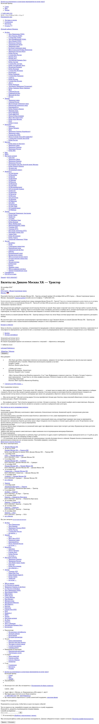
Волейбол (12, 243)
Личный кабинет (6, 29)
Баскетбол (8, 124)
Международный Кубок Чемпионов (20, 50)
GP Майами (12, 210)
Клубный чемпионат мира (17, 48)
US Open (11, 218)
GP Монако (12, 180)
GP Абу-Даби (13, 206)
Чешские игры (13, 110)
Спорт (7, 6)
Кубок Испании (14, 69)
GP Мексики (13, 201)
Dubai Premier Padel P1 (16, 575)
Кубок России (13, 140)
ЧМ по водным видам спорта (18, 257)
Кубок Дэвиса (13, 237)
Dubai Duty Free (14, 573)
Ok (20, 712)
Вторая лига (13, 58)
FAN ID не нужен (10, 274)
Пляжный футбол (14, 93)
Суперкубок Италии (15, 81)
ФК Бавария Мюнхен (12, 602)
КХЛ (10, 536)
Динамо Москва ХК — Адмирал (15, 461)
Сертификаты (9, 272)
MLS (10, 90)
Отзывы (8, 26)
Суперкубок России (15, 55)
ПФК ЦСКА (9, 595)
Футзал (11, 97)
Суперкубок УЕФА (15, 37)
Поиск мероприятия (15, 640)
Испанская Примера (15, 67)
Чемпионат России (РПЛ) (17, 528)
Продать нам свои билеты (17, 642)
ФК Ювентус (9, 604)
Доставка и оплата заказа (17, 644)
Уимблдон (12, 217)
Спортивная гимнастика (17, 246)
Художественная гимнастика (18, 258)
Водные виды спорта (15, 255)
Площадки (12, 661)
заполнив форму (52, 697)
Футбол (7, 32)
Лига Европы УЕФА (15, 36)
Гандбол (11, 260)
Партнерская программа (16, 651)
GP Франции (13, 184)
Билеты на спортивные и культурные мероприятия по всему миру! (23, 1)
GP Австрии (13, 185)
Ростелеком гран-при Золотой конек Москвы (23, 164)
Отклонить (11, 722)
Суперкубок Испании (16, 70)
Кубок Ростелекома (15, 566)
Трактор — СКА (10, 512)
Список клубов (14, 658)
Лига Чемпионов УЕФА (16, 34)
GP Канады (12, 182)
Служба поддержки (15, 646)
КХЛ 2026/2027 (12, 277)
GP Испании (13, 178)
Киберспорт (12, 264)
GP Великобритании (15, 187)
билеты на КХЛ (20, 298)
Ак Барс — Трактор (11, 492)
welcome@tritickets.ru (8, 348)
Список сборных (14, 660)
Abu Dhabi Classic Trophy (17, 563)
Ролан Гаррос (13, 215)
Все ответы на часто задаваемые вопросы (14, 407)
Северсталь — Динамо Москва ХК (16, 471)
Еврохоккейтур (14, 107)
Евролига (12, 126)
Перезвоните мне (6, 17)
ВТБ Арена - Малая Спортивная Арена (14, 291)
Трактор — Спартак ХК (12, 502)
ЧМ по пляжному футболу (17, 269)
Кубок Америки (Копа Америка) (19, 88)
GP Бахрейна (13, 175)
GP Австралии (13, 173)
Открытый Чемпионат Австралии (20, 213)
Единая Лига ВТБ (10, 609)
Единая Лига (13, 552)
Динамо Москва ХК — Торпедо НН (16, 450)
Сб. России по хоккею (12, 585)
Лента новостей (14, 656)
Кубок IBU (12, 150)
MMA (7, 154)
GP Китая (12, 177)
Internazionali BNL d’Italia (17, 225)
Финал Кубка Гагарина (16, 116)
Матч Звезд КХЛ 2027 (16, 117)
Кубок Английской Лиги (17, 65)
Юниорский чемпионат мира (18, 105)
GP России (12, 190)
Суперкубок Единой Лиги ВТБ (19, 138)
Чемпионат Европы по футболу (15, 587)
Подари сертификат (11, 335)
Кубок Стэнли (13, 123)
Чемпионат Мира (14, 159)
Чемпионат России (15, 149)
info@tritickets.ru (25, 695)
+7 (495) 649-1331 (10, 695)
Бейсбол (11, 251)
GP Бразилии (13, 204)
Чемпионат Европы (15, 43)
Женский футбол (14, 95)
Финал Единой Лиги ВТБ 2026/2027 (21, 137)
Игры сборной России (16, 543)
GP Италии (12, 196)
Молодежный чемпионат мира (19, 103)
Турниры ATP (13, 227)
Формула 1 (8, 171)
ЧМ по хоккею (9, 583)
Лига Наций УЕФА (15, 41)
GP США (12, 203)
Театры (7, 10)
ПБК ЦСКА (9, 594)
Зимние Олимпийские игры (18, 270)
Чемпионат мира (14, 46)
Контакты (8, 23)
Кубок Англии (13, 62)
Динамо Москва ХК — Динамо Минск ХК (19, 466)
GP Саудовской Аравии (16, 189)
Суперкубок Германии (16, 76)
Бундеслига (12, 72)
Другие (7, 241)
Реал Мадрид (9, 599)
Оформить (5, 353)
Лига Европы (13, 526)
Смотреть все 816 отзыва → (14, 384)
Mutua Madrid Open (15, 224)
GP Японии (12, 199)
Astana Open (13, 234)
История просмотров (15, 637)
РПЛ (6, 611)
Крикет (11, 265)
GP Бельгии (12, 194)
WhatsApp (4, 351)
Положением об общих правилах (42, 685)
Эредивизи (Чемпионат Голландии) (20, 86)
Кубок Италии (13, 79)
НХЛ (10, 121)
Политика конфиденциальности (82, 719)
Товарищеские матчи (15, 44)
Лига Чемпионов (14, 524)
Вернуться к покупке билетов (10, 442)
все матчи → (13, 533)
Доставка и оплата (11, 20)
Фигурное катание (11, 156)
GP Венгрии (13, 192)
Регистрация (13, 635)
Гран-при (12, 157)
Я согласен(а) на (19, 715)
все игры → (12, 545)
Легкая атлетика (14, 262)
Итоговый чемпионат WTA (18, 230)
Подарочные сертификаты (17, 632)
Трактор (7, 483)
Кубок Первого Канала (16, 109)
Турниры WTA (13, 229)
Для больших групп (15, 653)
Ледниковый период (15, 170)
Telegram (11, 351)
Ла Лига (7, 620)
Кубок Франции (14, 84)
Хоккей (7, 98)
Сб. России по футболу (12, 588)
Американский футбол (16, 250)
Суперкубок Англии (15, 63)
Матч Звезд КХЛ (14, 538)
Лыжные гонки (14, 267)
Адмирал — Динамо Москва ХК (15, 476)
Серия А (11, 77)
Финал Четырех (14, 128)
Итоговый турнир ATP (16, 232)
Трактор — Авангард (12, 507)
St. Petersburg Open (15, 220)
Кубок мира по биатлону (17, 143)
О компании (9, 22)
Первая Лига (13, 57)
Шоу (6, 8)
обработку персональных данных (25, 715)
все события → (13, 568)
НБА (10, 130)
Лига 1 (11, 83)
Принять (4, 722)
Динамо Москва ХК (11, 447)
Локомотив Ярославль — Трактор (16, 486)
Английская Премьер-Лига (17, 60)
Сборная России (14, 91)
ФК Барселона (9, 601)
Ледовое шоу (13, 168)
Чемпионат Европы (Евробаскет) (19, 131)
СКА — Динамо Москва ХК (14, 455)
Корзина (15, 29)
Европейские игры (15, 248)
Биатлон (7, 142)
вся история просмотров (19, 519)
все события (9, 480)
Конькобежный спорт (16, 253)
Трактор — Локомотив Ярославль (16, 497)
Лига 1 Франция (10, 623)
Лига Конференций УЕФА (17, 39)
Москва (3, 293)
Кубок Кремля (13, 222)
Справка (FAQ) (14, 647)
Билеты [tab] (7, 333)
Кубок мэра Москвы (15, 119)
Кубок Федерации (14, 236)
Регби (10, 244)
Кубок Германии (14, 74)
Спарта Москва (10, 597)
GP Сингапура (13, 197)
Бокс (6, 152)
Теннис (7, 211)
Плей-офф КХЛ (14, 114)
